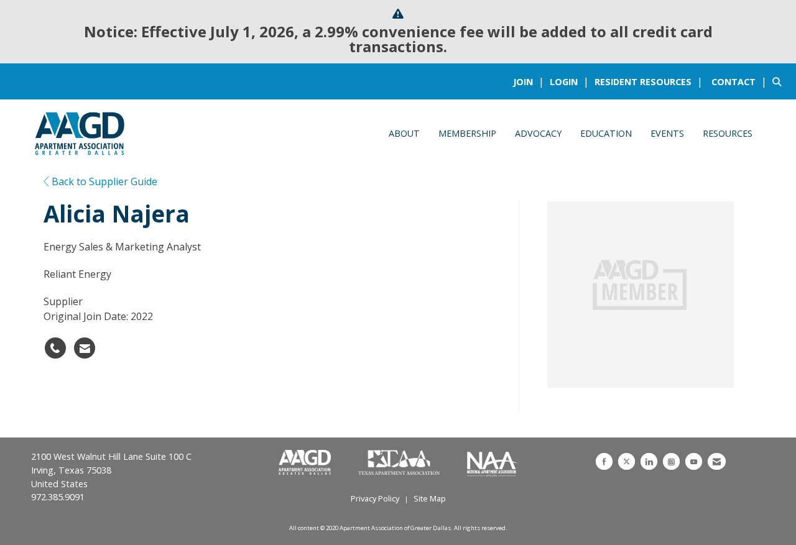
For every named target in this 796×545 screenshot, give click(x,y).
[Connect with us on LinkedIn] (649, 461)
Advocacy (538, 133)
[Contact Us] (717, 461)
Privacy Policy (375, 498)
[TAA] (400, 463)
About (404, 133)
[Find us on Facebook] (604, 461)
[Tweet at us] (626, 461)
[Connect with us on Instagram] (671, 461)
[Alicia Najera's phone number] (55, 348)
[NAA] (492, 463)
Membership (467, 133)
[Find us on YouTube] (693, 461)
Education (606, 133)
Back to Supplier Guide (103, 181)
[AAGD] (306, 463)
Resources (727, 133)
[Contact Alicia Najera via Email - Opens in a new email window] (84, 348)
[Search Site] (779, 81)
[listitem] (530, 81)
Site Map (430, 498)
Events (667, 133)
